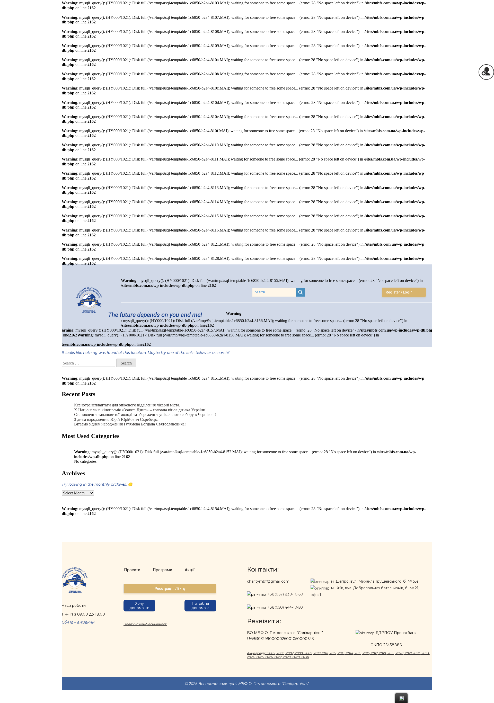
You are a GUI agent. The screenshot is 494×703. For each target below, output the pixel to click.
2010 (317, 653)
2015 (358, 653)
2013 (341, 653)
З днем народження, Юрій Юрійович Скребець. (116, 419)
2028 (287, 657)
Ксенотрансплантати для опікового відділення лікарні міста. (127, 405)
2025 (260, 657)
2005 (271, 653)
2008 (299, 653)
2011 (325, 653)
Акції (190, 569)
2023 (425, 653)
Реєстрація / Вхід (170, 588)
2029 (296, 657)
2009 (308, 653)
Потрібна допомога (200, 605)
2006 (280, 653)
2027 (277, 657)
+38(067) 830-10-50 (285, 594)
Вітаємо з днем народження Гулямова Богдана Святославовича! (130, 424)
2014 (349, 653)
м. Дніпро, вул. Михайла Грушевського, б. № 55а (374, 581)
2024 (251, 657)
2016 (366, 653)
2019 (390, 653)
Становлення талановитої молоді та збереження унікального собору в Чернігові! (145, 414)
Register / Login (399, 292)
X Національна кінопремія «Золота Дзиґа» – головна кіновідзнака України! (140, 410)
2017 (374, 653)
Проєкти (132, 569)
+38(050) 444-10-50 (285, 607)
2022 (416, 653)
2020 (399, 653)
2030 (305, 657)
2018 (382, 653)
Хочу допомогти (139, 605)
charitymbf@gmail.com (268, 581)
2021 (408, 653)
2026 (269, 657)
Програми (162, 569)
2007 (289, 653)
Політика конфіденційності (145, 624)
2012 (333, 653)
